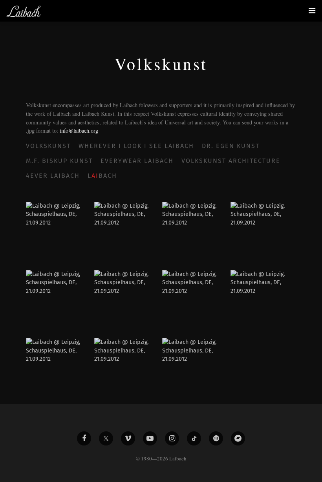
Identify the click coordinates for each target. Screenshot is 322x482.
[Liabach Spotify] (216, 438)
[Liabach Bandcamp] (238, 438)
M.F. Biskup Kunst (59, 160)
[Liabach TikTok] (194, 438)
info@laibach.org (79, 130)
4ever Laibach (53, 175)
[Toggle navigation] (312, 10)
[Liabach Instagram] (172, 438)
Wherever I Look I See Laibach (136, 146)
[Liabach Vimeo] (128, 438)
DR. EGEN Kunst (231, 146)
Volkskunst (48, 146)
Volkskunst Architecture (230, 160)
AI (95, 175)
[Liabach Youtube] (150, 438)
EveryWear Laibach (137, 160)
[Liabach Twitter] (106, 438)
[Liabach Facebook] (84, 438)
